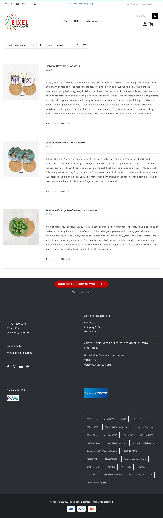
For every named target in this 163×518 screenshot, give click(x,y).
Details (66, 123)
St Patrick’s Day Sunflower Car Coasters (72, 210)
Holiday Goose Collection (143, 443)
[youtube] (17, 4)
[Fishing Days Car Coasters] (21, 82)
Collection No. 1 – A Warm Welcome (102, 451)
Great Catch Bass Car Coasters (65, 142)
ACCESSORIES (93, 459)
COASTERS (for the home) (116, 427)
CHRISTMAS (109, 419)
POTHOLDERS (92, 427)
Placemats (126, 467)
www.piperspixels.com (19, 352)
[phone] (35, 4)
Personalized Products (143, 427)
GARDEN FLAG (93, 467)
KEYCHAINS (110, 467)
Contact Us (90, 322)
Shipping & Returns (95, 327)
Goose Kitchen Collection (98, 483)
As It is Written (93, 443)
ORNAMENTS (92, 435)
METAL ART (91, 475)
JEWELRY (137, 419)
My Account (90, 331)
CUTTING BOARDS (131, 451)
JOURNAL (141, 467)
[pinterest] (23, 4)
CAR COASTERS (110, 435)
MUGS (123, 419)
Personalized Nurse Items (135, 459)
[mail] (29, 4)
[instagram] (12, 4)
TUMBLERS (128, 435)
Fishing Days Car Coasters (63, 66)
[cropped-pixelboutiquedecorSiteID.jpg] (16, 11)
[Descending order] (41, 45)
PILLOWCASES (111, 459)
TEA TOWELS (92, 419)
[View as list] (85, 45)
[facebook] (6, 4)
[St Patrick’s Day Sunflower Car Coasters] (21, 227)
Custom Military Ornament (140, 475)
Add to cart (53, 123)
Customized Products (115, 443)
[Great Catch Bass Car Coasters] (21, 159)
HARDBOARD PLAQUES (112, 475)
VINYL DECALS (91, 359)
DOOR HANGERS (146, 435)
